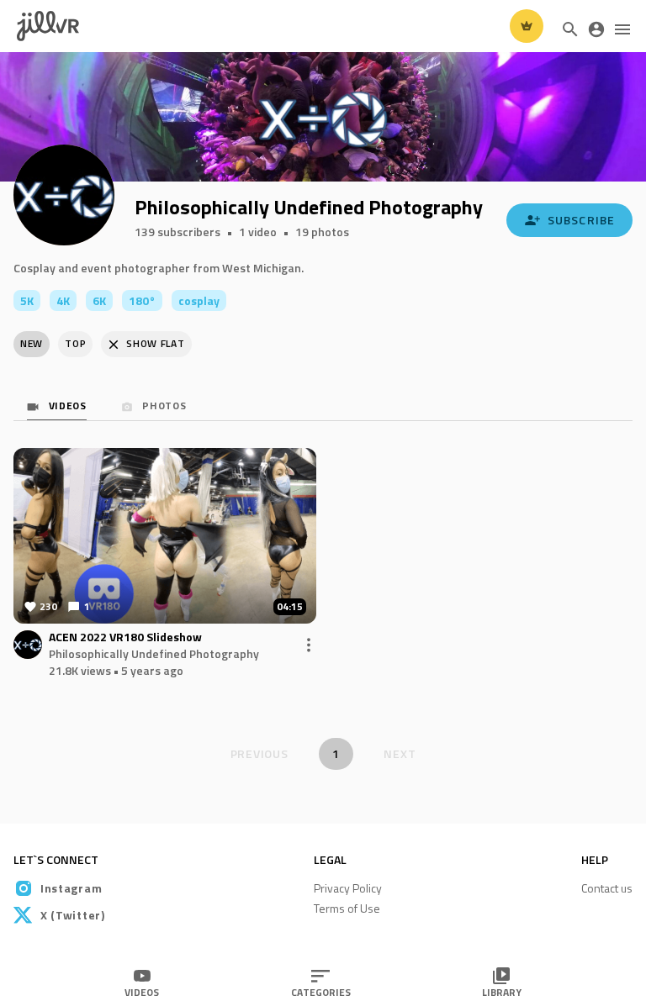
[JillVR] (48, 26)
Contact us (607, 888)
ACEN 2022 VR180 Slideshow (125, 637)
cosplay (199, 300)
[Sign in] (596, 29)
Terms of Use (347, 908)
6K (99, 300)
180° (142, 300)
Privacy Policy (348, 888)
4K (63, 300)
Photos (163, 407)
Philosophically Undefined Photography (154, 653)
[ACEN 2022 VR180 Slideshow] (164, 536)
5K (27, 300)
